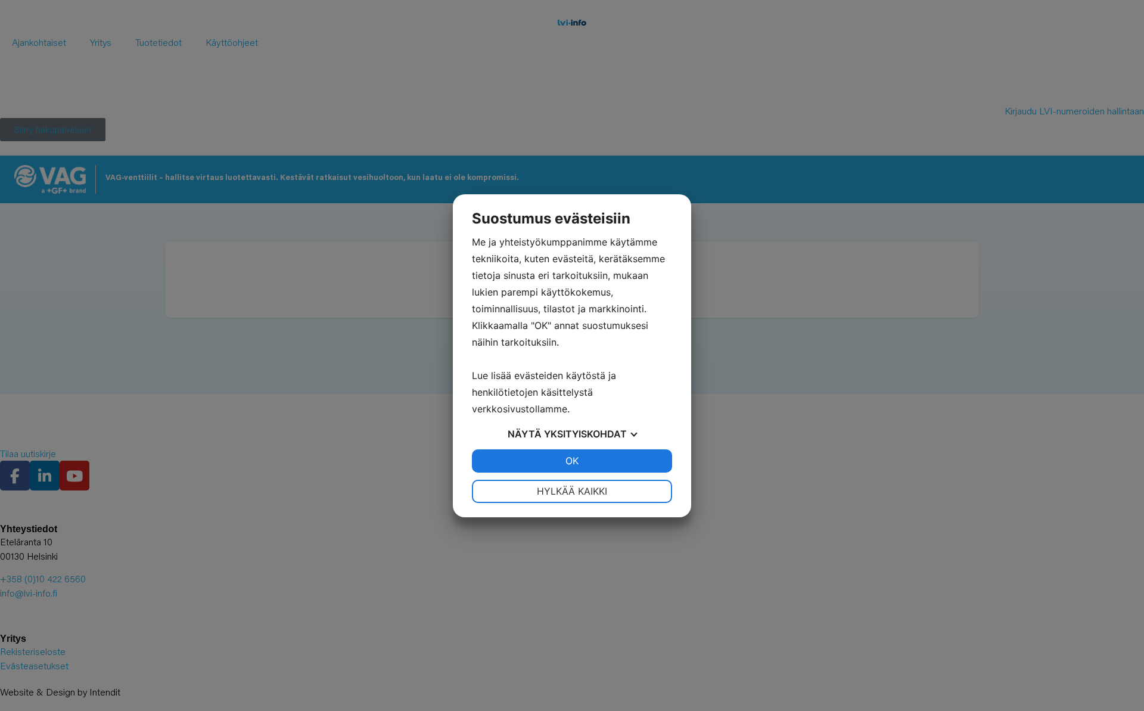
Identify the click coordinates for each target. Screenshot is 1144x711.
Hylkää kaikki (572, 491)
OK (572, 461)
